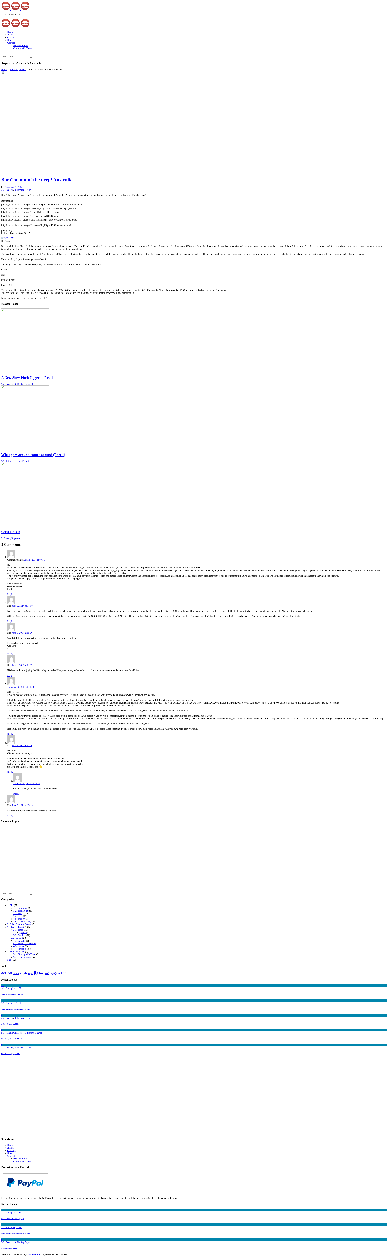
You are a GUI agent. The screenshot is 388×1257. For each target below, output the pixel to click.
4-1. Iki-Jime (19, 940)
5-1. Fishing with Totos (24, 954)
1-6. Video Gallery (22, 921)
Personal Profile (20, 45)
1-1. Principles (20, 908)
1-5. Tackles (19, 919)
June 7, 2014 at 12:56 (22, 745)
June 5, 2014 (16, 187)
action (6, 972)
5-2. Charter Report (22, 957)
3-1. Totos (6, 461)
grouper (23, 932)
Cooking (11, 37)
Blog (9, 40)
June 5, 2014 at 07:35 (34, 559)
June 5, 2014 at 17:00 (22, 605)
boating (17, 973)
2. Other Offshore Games (19, 924)
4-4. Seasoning (20, 949)
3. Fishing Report (18, 69)
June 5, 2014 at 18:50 (22, 632)
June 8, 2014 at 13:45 (22, 805)
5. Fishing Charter (16, 951)
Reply (10, 594)
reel (47, 973)
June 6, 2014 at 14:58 (23, 687)
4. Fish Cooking (15, 938)
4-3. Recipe (18, 946)
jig (36, 973)
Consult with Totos (22, 48)
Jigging (10, 34)
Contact (11, 43)
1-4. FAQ (18, 916)
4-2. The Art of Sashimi (24, 943)
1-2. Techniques (21, 910)
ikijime (30, 974)
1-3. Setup (18, 913)
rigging (55, 973)
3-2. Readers (7, 190)
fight (25, 973)
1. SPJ (10, 905)
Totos (7, 187)
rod (64, 973)
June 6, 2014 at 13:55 (22, 665)
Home (10, 32)
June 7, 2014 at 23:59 (29, 783)
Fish (9, 959)
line (42, 973)
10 (33, 384)
